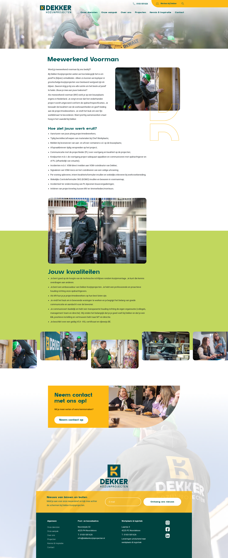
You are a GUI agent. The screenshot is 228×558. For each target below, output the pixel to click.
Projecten (140, 12)
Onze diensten (88, 12)
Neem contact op (71, 419)
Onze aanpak (109, 12)
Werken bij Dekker (168, 3)
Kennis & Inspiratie (160, 12)
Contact (179, 12)
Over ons (126, 12)
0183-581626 (142, 4)
